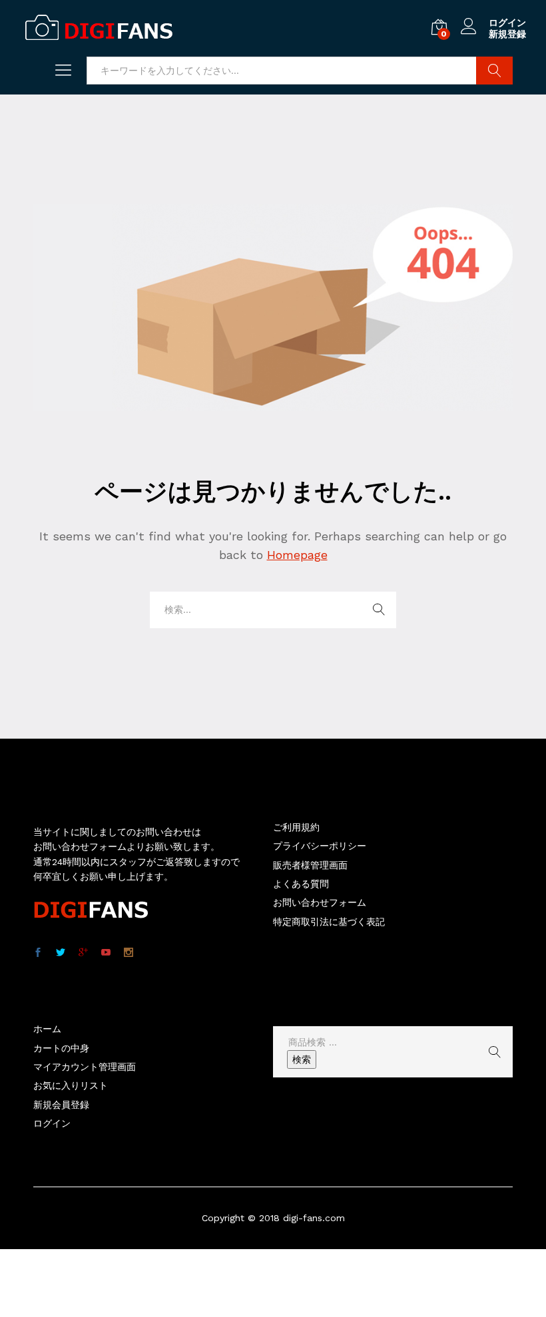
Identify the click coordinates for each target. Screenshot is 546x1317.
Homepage (297, 555)
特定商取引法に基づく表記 (329, 921)
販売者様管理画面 (310, 865)
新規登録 (507, 34)
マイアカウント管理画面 (84, 1066)
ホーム (47, 1029)
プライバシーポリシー (319, 846)
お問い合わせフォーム (319, 902)
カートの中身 (61, 1048)
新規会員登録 (61, 1104)
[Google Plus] (83, 953)
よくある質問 (301, 883)
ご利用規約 (296, 827)
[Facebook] (38, 953)
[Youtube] (106, 953)
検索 (301, 1059)
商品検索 (494, 71)
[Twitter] (60, 953)
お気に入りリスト (70, 1085)
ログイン (507, 22)
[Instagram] (128, 953)
